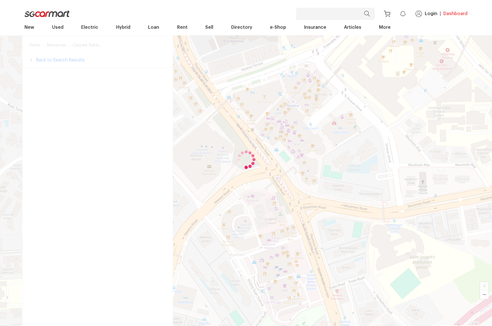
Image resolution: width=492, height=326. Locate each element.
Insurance (315, 27)
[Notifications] (402, 13)
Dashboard (455, 13)
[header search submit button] (368, 14)
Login (431, 13)
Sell (209, 27)
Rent (182, 27)
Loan (153, 27)
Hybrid (123, 27)
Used (57, 27)
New (29, 27)
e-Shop (278, 27)
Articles (352, 27)
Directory (241, 27)
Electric (89, 27)
